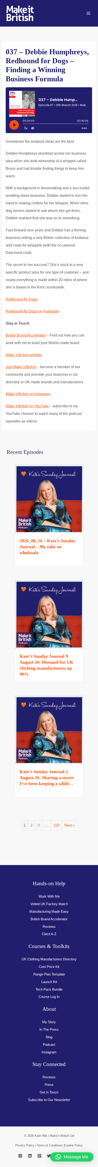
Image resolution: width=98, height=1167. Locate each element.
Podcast (49, 1044)
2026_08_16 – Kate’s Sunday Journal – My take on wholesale (47, 546)
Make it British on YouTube (27, 406)
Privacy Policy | (26, 1145)
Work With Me (49, 896)
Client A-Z (49, 934)
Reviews (49, 927)
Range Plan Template (49, 974)
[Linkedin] (30, 1156)
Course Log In (49, 997)
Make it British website (24, 355)
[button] (71, 1157)
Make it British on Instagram (28, 394)
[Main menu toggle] (88, 13)
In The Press (49, 1029)
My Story (49, 1022)
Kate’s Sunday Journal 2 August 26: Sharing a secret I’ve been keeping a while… (47, 777)
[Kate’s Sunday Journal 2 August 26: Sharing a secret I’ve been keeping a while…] (49, 729)
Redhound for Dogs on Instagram (32, 311)
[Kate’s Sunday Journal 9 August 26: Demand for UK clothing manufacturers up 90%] (49, 614)
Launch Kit (49, 982)
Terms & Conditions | (50, 1145)
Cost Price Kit (49, 967)
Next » (69, 825)
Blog (49, 1037)
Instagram (49, 1052)
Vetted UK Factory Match (49, 904)
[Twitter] (49, 1156)
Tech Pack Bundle (49, 989)
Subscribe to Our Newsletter (49, 1100)
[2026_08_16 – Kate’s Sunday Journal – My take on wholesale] (49, 498)
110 (56, 825)
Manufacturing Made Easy (49, 911)
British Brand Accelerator (26, 335)
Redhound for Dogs (21, 299)
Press (49, 1085)
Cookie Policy (73, 1145)
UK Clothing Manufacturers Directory (49, 959)
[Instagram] (20, 1156)
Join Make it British (21, 367)
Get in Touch (49, 1092)
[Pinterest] (39, 1156)
